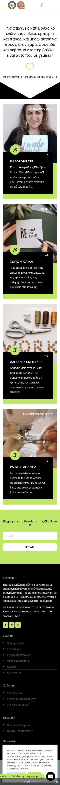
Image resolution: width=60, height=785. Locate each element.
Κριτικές (11, 666)
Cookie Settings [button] (16, 775)
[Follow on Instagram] (11, 625)
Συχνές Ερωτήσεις (18, 704)
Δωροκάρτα (14, 672)
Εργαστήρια (14, 649)
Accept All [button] (35, 775)
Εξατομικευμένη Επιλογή (21, 698)
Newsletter (9, 741)
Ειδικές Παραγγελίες (19, 654)
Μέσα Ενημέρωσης (18, 660)
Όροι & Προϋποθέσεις (20, 730)
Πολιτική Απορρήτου (19, 725)
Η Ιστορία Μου (15, 643)
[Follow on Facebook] (5, 625)
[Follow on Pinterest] (18, 625)
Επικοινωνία (14, 693)
